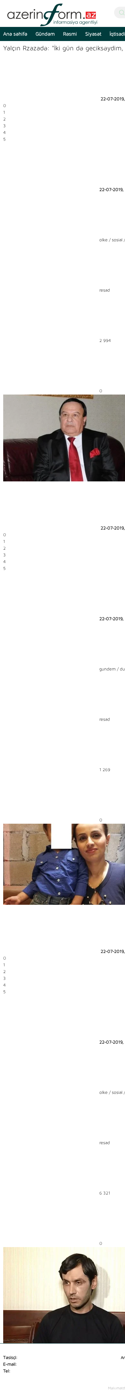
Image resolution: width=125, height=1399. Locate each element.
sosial (117, 240)
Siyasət (93, 34)
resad (104, 290)
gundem (107, 669)
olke (103, 240)
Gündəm (45, 34)
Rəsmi (70, 34)
